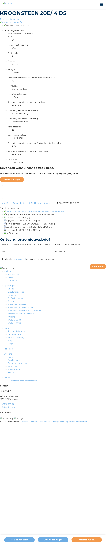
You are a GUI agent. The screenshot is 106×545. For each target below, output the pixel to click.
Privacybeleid (58, 422)
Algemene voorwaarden (76, 422)
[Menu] (101, 4)
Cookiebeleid (45, 422)
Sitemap (25, 422)
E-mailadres (60, 251)
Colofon (33, 422)
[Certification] (35, 211)
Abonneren (97, 266)
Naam (3, 251)
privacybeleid (20, 259)
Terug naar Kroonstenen (11, 19)
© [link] (1, 422)
